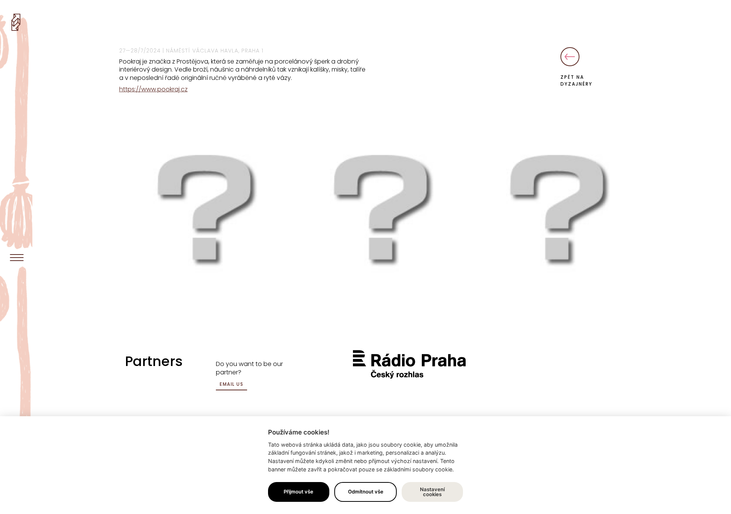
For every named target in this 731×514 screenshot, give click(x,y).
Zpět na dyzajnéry (576, 80)
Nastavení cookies (432, 491)
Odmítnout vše (365, 492)
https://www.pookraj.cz (153, 89)
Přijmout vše (298, 492)
